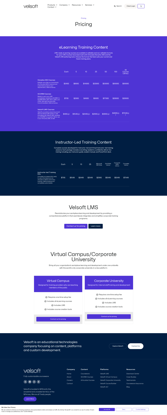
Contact (51, 7)
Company (63, 5)
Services (88, 5)
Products (51, 5)
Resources (76, 5)
